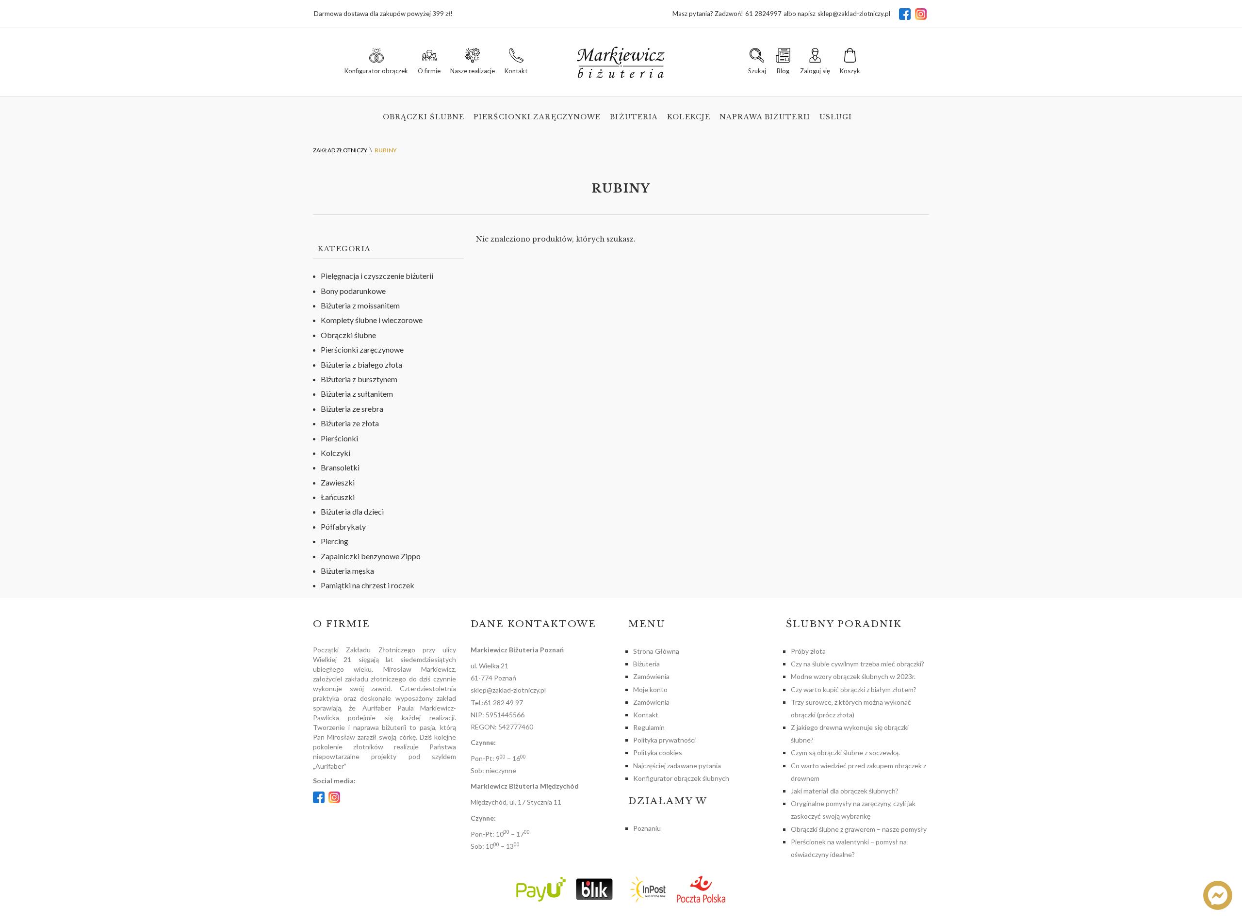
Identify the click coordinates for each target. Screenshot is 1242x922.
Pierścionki (339, 438)
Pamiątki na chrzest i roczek (367, 585)
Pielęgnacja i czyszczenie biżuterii (377, 275)
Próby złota (808, 651)
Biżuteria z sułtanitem (357, 393)
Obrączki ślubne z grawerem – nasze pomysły (859, 829)
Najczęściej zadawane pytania (677, 765)
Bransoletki (340, 467)
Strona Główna (656, 651)
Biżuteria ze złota (350, 423)
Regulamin (649, 727)
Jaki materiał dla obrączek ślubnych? (845, 791)
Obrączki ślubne (424, 117)
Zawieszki (338, 482)
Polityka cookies (657, 752)
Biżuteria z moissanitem (360, 305)
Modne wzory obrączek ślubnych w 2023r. (853, 676)
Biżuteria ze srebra (352, 408)
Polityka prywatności (664, 740)
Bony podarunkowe (353, 290)
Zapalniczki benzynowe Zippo (371, 556)
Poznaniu (647, 828)
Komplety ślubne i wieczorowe (372, 319)
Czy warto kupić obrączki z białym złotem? (853, 689)
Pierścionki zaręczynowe (537, 117)
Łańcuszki (338, 496)
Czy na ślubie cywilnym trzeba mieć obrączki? (857, 664)
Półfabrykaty (343, 526)
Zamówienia (651, 676)
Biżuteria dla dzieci (352, 511)
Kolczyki (335, 452)
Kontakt (645, 715)
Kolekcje (688, 117)
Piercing (334, 541)
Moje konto (650, 689)
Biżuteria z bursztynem (359, 379)
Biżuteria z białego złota (361, 364)
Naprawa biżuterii (764, 117)
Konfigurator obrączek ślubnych (681, 778)
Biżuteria (634, 117)
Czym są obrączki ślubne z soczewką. (845, 752)
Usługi (835, 117)
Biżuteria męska (347, 570)
